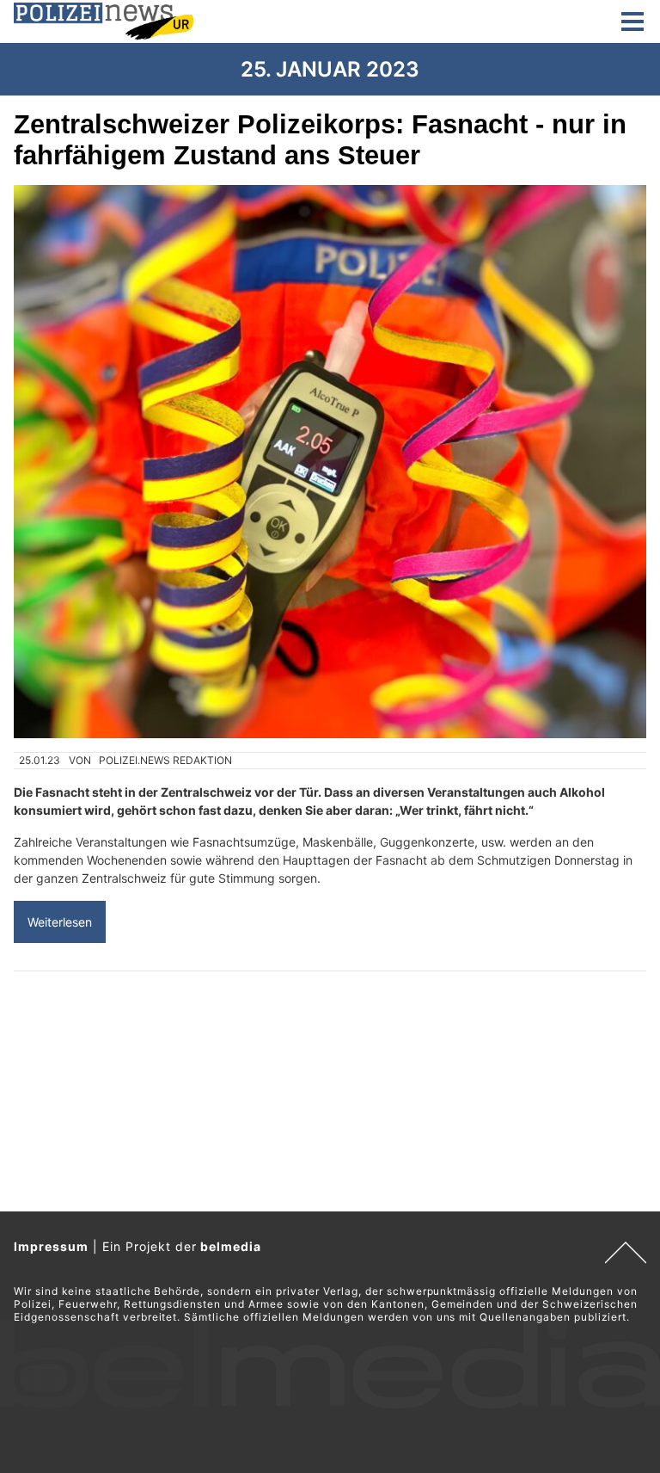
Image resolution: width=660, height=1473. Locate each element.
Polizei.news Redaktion (165, 760)
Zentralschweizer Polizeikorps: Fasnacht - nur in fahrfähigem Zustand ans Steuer (320, 139)
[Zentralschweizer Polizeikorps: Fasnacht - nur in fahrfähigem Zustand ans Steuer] (330, 461)
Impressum (51, 1246)
